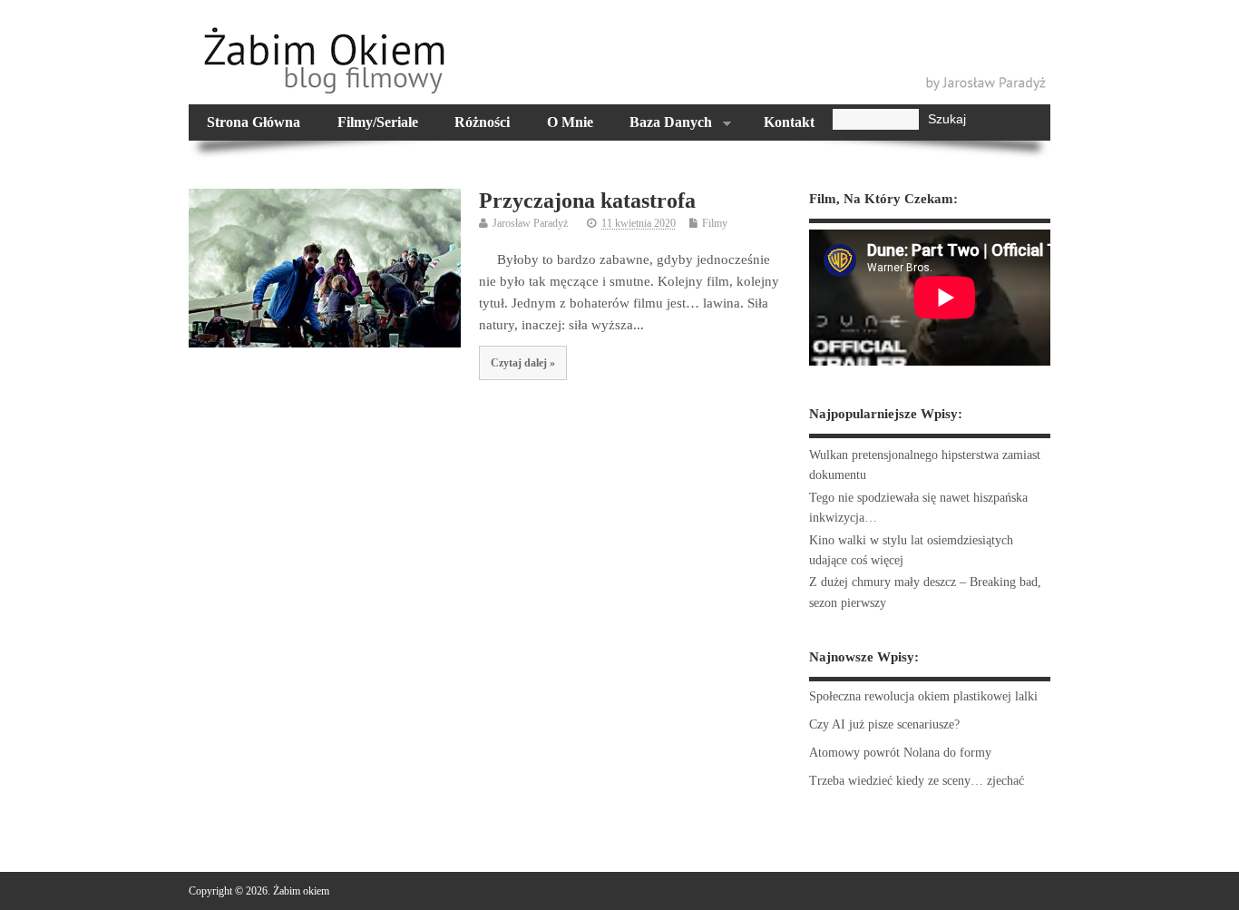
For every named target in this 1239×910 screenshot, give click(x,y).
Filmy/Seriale (377, 122)
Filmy (714, 223)
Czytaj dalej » (523, 363)
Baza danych (661, 124)
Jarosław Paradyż (530, 223)
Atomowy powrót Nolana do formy (900, 752)
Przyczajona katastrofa (587, 200)
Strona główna (253, 122)
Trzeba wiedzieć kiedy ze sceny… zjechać (916, 781)
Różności (482, 122)
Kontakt (789, 122)
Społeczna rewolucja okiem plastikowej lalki (923, 696)
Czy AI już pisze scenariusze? (884, 724)
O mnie (570, 122)
